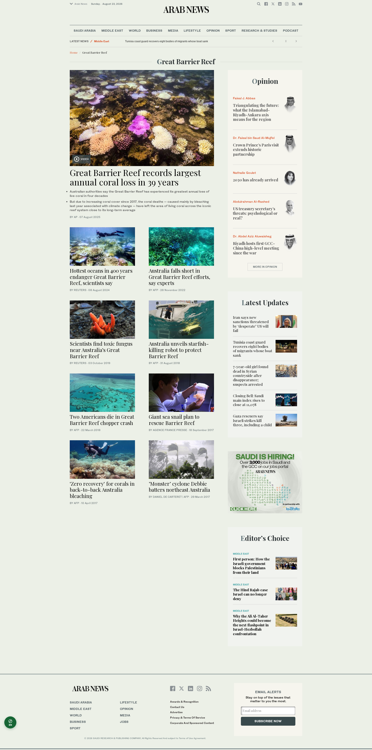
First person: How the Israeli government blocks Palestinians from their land (251, 565)
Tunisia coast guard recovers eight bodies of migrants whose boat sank (166, 41)
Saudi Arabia (85, 30)
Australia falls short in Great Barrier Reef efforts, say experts (179, 276)
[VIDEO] (142, 117)
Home (74, 52)
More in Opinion (265, 266)
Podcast (290, 30)
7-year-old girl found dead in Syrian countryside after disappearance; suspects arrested (250, 375)
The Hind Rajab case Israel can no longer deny (250, 594)
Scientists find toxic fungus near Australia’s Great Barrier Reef (101, 349)
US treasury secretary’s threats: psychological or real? (255, 213)
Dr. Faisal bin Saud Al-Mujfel (253, 138)
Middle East (112, 30)
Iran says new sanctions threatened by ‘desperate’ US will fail (251, 324)
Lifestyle (192, 30)
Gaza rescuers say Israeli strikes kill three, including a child (252, 420)
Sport (230, 30)
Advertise (176, 712)
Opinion (213, 30)
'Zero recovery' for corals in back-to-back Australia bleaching (102, 489)
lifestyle (128, 702)
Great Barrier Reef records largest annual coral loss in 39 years (135, 177)
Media (173, 30)
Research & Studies (259, 30)
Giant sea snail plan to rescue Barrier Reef (174, 419)
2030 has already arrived (255, 179)
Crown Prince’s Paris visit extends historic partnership (256, 149)
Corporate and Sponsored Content (192, 723)
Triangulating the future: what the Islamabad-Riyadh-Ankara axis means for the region (256, 112)
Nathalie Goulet (244, 172)
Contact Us (177, 707)
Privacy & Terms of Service (187, 717)
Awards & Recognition (184, 701)
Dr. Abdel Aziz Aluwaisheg (252, 236)
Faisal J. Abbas (244, 98)
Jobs (124, 722)
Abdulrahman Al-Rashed (251, 201)
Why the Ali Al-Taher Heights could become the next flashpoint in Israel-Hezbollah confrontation (252, 625)
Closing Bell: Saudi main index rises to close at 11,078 (249, 400)
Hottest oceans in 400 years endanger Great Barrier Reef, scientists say (101, 276)
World (135, 30)
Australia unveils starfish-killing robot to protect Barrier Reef (179, 349)
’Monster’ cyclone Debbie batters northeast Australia (179, 486)
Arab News (80, 3)
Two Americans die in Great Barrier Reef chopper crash (102, 419)
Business (154, 30)
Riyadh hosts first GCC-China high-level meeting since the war (256, 248)
